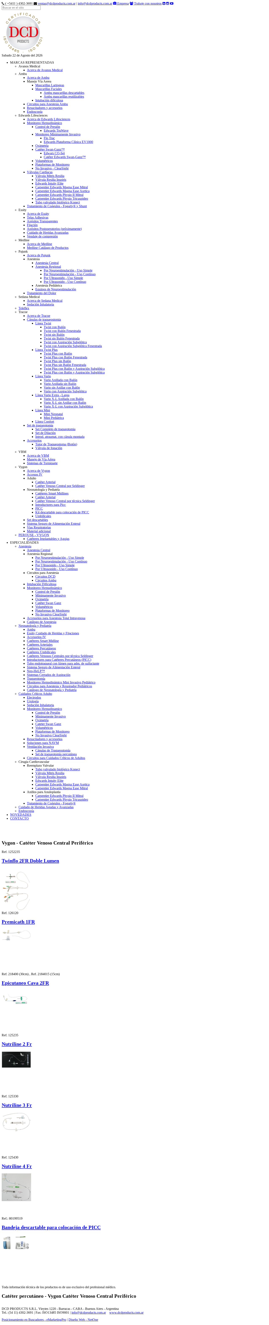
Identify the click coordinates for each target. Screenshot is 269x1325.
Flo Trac (49, 138)
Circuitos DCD (45, 576)
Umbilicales (43, 516)
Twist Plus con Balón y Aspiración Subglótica (74, 368)
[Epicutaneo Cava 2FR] (16, 999)
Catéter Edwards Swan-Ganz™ (65, 157)
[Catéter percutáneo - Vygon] (23, 52)
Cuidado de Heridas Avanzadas (48, 232)
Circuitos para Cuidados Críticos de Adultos (56, 758)
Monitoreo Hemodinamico (44, 709)
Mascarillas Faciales (48, 89)
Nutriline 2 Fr (17, 1044)
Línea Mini (42, 410)
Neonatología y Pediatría (34, 625)
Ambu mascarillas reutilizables (64, 96)
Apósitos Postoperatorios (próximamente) (54, 229)
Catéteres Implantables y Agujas (48, 538)
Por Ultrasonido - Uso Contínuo (65, 281)
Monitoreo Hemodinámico (44, 123)
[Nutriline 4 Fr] (16, 1186)
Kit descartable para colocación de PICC (62, 512)
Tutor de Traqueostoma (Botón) (56, 444)
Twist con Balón (55, 327)
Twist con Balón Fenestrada (62, 331)
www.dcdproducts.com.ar (126, 1312)
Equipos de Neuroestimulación (55, 289)
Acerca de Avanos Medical (45, 70)
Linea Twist (43, 323)
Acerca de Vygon (38, 470)
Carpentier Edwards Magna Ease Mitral (61, 187)
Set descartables (37, 520)
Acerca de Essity (38, 213)
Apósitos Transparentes (42, 221)
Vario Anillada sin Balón (60, 384)
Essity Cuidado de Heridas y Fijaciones (53, 633)
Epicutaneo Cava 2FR (25, 983)
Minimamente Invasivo (50, 716)
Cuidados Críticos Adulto (35, 693)
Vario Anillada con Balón (60, 380)
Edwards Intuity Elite (49, 183)
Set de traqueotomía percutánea (56, 754)
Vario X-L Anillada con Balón (64, 399)
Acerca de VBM (38, 455)
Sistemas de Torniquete (42, 463)
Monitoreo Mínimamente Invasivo (57, 134)
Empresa (122, 3)
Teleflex (23, 308)
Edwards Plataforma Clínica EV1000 (68, 142)
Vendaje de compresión (42, 236)
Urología (33, 701)
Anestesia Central (47, 263)
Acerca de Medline (39, 244)
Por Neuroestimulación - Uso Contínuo (70, 274)
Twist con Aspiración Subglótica (65, 342)
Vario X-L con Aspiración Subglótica (68, 406)
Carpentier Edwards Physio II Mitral (59, 195)
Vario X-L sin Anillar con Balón (65, 402)
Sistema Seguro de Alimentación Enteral (53, 523)
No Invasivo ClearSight (51, 614)
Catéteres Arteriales (40, 644)
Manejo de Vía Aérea (41, 459)
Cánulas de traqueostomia (44, 319)
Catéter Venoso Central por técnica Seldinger (65, 501)
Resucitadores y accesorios (44, 108)
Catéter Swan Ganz (48, 603)
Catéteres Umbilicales (41, 652)
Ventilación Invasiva (40, 746)
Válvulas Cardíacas (40, 172)
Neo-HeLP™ (36, 671)
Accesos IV (34, 474)
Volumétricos (44, 161)
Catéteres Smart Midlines (52, 493)
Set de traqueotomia (40, 425)
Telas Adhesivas (37, 217)
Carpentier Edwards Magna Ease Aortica (62, 191)
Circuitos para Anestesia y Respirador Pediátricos (59, 686)
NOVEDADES (20, 814)
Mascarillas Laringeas (49, 85)
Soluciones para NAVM (43, 743)
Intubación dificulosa (49, 100)
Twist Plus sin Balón (57, 361)
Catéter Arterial (45, 482)
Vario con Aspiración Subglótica (65, 391)
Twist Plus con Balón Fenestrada (65, 357)
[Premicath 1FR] (16, 934)
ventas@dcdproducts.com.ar (56, 3)
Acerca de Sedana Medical (44, 300)
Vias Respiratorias (39, 527)
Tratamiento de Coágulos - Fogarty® (51, 803)
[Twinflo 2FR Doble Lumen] (16, 888)
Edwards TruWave (56, 130)
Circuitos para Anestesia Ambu (47, 104)
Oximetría (42, 145)
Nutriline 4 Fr (17, 1166)
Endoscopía (34, 111)
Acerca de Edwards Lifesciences (48, 119)
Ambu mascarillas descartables (64, 92)
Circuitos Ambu (45, 580)
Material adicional (39, 531)
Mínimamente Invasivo (50, 595)
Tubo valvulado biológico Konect (57, 202)
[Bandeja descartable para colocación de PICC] (16, 1242)
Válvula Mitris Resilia (49, 176)
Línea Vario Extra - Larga (52, 395)
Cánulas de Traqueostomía (52, 750)
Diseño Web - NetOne (83, 1319)
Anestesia (24, 546)
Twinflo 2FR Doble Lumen (30, 860)
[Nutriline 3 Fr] (16, 1121)
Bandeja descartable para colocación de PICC (51, 1227)
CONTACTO (19, 818)
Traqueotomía (36, 678)
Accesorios (34, 440)
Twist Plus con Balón (58, 353)
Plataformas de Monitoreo (52, 164)
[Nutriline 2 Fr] (16, 1058)
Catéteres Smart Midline (43, 641)
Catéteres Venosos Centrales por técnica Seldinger (60, 656)
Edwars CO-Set (54, 153)
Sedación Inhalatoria (40, 304)
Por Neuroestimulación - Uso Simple (68, 270)
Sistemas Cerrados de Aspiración (48, 675)
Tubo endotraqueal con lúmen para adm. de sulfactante (63, 663)
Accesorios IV (36, 637)
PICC (39, 508)
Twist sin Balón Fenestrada (62, 338)
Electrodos (34, 697)
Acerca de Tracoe (38, 315)
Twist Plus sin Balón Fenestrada (65, 365)
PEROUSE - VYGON (33, 535)
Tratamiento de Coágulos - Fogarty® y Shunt (57, 206)
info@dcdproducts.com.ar (95, 3)
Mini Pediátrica (54, 418)
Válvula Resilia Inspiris (50, 179)
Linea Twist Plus (46, 350)
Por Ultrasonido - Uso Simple (63, 278)
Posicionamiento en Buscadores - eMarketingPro (34, 1319)
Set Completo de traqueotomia (55, 429)
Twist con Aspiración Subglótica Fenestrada (73, 346)
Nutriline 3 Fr (17, 1105)
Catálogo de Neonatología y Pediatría (51, 690)
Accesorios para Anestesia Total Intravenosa (56, 618)
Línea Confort (44, 421)
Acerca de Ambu (38, 77)
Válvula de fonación (48, 448)
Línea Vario (43, 376)
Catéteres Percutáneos (41, 648)
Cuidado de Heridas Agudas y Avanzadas (46, 807)
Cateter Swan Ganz (48, 724)
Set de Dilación (45, 433)
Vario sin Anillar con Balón (62, 387)
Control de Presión (47, 127)
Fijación (32, 225)
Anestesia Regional (48, 266)
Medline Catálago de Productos (48, 247)
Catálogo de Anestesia (41, 622)
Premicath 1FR (18, 922)
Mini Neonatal (53, 414)
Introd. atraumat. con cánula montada (59, 436)
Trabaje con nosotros (147, 3)
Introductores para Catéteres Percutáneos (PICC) (59, 659)
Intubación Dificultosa (41, 584)
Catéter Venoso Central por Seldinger (60, 486)
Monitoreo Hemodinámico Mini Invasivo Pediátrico (61, 682)
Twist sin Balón (54, 334)
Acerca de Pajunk (38, 255)
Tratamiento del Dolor (41, 293)
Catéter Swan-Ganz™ (50, 149)
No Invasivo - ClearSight (52, 168)
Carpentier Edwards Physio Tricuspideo (61, 198)
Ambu (31, 629)
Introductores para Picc (50, 504)
